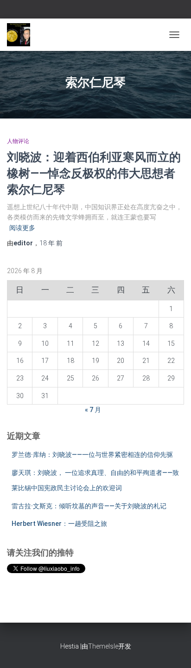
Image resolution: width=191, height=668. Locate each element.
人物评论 (18, 141)
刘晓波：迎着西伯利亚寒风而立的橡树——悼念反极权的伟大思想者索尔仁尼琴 (94, 173)
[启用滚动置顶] (173, 649)
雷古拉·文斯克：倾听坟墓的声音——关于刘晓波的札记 (89, 506)
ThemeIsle (103, 646)
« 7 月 (93, 409)
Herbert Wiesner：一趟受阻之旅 (59, 523)
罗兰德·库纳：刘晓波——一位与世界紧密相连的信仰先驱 (92, 454)
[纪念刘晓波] (22, 34)
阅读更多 (22, 227)
